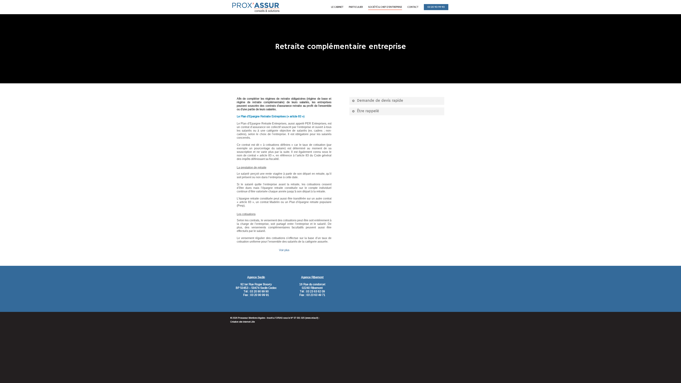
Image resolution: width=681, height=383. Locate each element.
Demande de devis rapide (380, 100)
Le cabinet (337, 7)
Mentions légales (257, 318)
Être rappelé (368, 111)
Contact (413, 7)
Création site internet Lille (242, 322)
